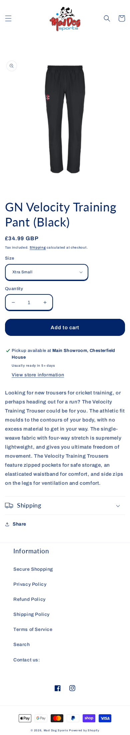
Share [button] (19, 524)
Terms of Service (33, 629)
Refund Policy (29, 599)
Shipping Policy (31, 614)
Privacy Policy (29, 584)
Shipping (38, 247)
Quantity (14, 288)
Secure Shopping (33, 569)
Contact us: (26, 659)
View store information (38, 374)
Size (9, 258)
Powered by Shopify (84, 730)
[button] (8, 18)
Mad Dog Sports (56, 730)
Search (21, 644)
